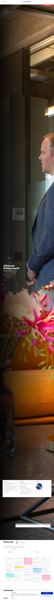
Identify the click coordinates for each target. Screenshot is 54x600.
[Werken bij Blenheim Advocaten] (27, 1)
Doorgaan (47, 593)
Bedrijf (34, 3)
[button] (10, 575)
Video (30, 3)
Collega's (38, 3)
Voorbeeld (19, 3)
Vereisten (4, 3)
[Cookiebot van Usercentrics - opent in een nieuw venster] (5, 598)
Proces (43, 3)
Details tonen (13, 598)
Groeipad (25, 3)
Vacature (9, 3)
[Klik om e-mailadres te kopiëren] (47, 502)
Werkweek (14, 3)
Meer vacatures (49, 3)
